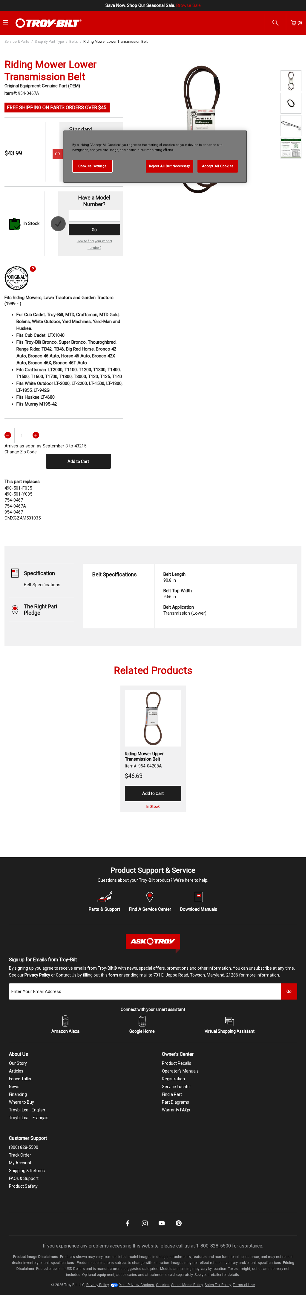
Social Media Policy (187, 1285)
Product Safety (23, 1186)
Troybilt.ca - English (27, 1110)
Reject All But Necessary (169, 166)
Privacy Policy (37, 975)
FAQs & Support (24, 1178)
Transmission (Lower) (184, 610)
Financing (18, 1094)
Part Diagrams (175, 1102)
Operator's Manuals (180, 1071)
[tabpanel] (202, 128)
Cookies (162, 1285)
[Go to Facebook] (127, 1227)
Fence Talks (20, 1078)
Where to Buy (21, 1102)
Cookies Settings (92, 166)
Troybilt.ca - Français (28, 1117)
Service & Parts (16, 41)
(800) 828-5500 (23, 1147)
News (14, 1086)
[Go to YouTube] (161, 1227)
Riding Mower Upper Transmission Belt (144, 756)
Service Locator (176, 1086)
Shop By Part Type (49, 41)
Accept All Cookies (218, 166)
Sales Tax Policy (218, 1285)
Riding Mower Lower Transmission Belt (115, 41)
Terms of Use (244, 1285)
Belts (73, 41)
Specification (39, 573)
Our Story (18, 1063)
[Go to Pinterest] (178, 1227)
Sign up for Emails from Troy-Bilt (43, 959)
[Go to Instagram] (144, 1227)
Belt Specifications (42, 584)
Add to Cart (78, 461)
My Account (20, 1162)
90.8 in (174, 577)
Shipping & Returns (27, 1170)
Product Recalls (176, 1063)
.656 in (177, 593)
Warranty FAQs (176, 1110)
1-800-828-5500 (213, 1246)
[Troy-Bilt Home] (49, 22)
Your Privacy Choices (136, 1285)
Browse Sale (188, 5)
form (113, 975)
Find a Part (172, 1094)
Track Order (20, 1155)
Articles (16, 1071)
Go (94, 229)
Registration (173, 1078)
